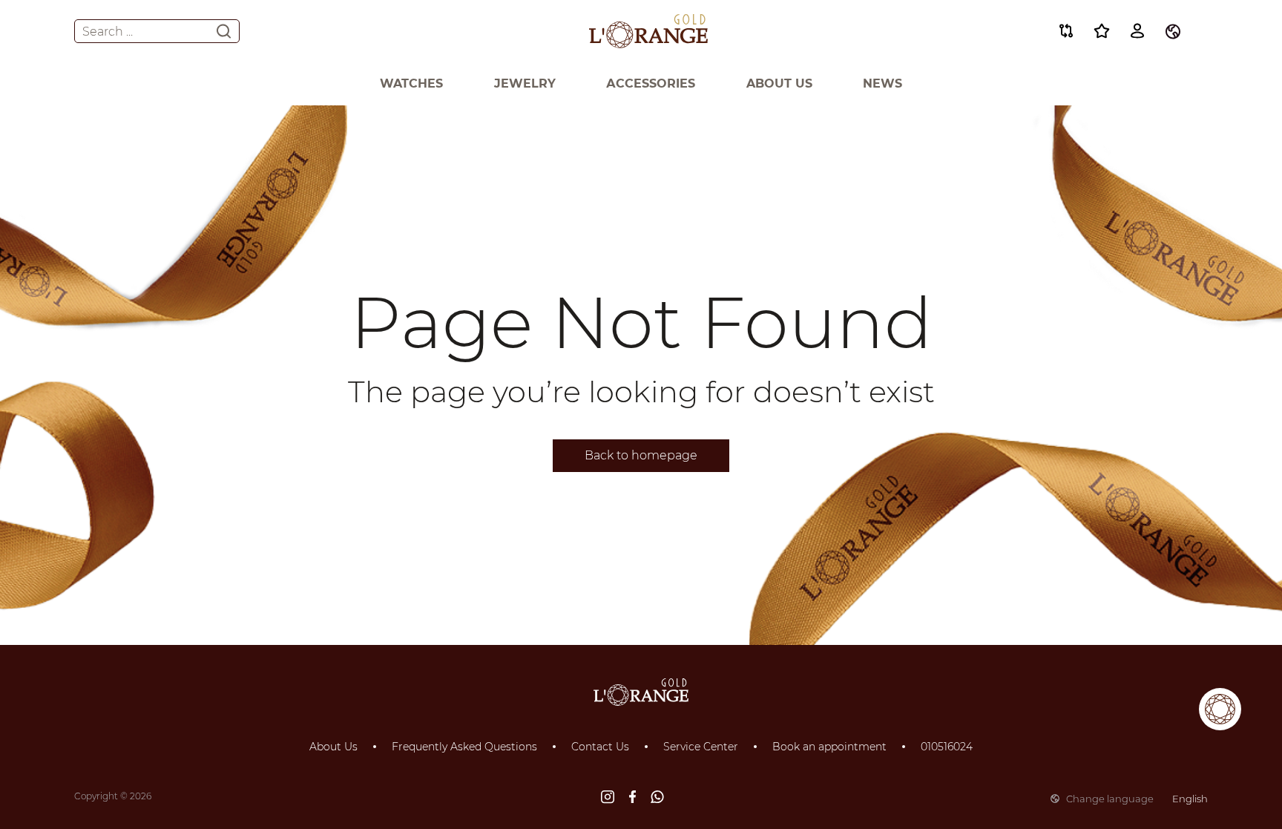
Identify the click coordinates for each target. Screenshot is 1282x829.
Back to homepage (641, 455)
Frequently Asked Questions (464, 746)
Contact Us (600, 746)
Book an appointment (829, 746)
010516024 (947, 746)
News (882, 83)
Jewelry (525, 83)
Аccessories (650, 83)
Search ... (107, 31)
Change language (1137, 799)
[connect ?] (1220, 709)
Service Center (700, 746)
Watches (411, 83)
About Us (779, 83)
